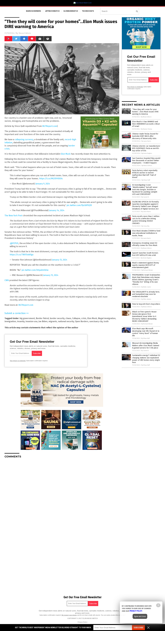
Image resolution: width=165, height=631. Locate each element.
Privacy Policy (82, 622)
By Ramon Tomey (146, 129)
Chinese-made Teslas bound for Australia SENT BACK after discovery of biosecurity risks (145, 136)
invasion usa (31, 321)
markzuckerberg (33, 11)
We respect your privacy (69, 615)
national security (66, 321)
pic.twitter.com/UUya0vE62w (35, 270)
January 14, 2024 (56, 210)
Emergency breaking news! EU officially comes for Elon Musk (144, 244)
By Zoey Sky (145, 226)
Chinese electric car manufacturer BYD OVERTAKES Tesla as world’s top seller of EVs (146, 148)
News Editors (25, 33)
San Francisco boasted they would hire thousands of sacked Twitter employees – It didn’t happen (146, 160)
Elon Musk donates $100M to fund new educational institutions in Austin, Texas (146, 233)
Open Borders (81, 321)
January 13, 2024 (59, 260)
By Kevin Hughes (147, 153)
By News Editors (146, 117)
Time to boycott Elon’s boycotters (146, 304)
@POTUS (14, 243)
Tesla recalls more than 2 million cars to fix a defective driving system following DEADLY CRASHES (145, 219)
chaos (68, 318)
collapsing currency (24, 139)
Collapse (76, 318)
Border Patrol (42, 318)
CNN (7, 280)
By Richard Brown (147, 270)
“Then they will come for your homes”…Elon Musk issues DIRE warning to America (145, 111)
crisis (83, 318)
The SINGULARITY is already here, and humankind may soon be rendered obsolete (146, 294)
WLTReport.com (49, 126)
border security (57, 318)
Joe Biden (42, 321)
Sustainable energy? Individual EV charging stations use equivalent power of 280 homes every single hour (146, 358)
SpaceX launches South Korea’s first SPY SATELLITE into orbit (145, 254)
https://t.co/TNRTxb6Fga (21, 254)
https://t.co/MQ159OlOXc (51, 178)
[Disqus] (62, 492)
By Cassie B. (145, 197)
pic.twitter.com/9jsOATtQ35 (79, 205)
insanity (20, 321)
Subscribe (138, 627)
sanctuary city (96, 321)
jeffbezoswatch (52, 11)
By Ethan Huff (146, 180)
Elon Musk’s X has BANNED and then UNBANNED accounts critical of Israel (146, 124)
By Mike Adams (146, 299)
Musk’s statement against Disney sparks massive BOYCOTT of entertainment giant (145, 265)
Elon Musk (66, 154)
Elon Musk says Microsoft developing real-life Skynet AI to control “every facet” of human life (145, 332)
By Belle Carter (146, 287)
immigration (10, 321)
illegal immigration (107, 318)
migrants (52, 321)
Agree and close (140, 616)
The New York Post (13, 215)
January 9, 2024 (42, 183)
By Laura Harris (146, 141)
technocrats (88, 11)
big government (27, 318)
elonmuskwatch (71, 11)
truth (106, 321)
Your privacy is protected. (18, 360)
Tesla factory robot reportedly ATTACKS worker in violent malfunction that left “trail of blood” (144, 174)
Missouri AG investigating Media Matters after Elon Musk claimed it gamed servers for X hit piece (145, 345)
